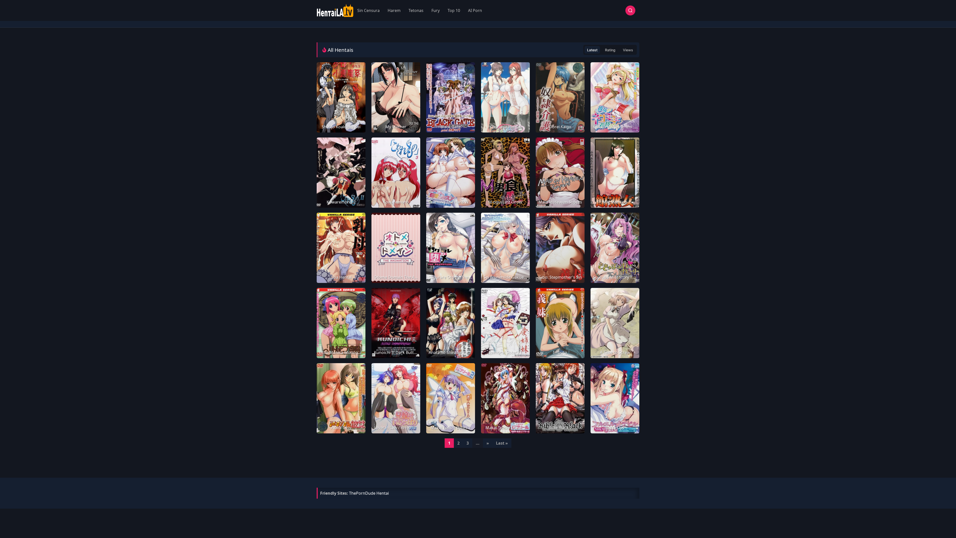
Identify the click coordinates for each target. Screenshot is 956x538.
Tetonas (416, 10)
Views (628, 50)
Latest (592, 50)
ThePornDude (362, 493)
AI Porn (475, 10)
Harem (394, 10)
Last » (502, 443)
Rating (610, 50)
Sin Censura (368, 10)
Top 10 (454, 10)
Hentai (382, 493)
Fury (435, 10)
